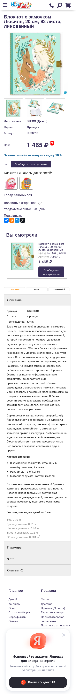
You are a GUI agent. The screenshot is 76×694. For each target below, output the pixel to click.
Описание (14, 289)
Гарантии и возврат (53, 612)
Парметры (14, 547)
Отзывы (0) (59, 289)
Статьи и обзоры (19, 612)
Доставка (46, 604)
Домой (13, 599)
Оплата (45, 599)
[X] (22, 220)
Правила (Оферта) (53, 608)
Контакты (14, 604)
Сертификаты (17, 617)
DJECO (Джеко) (37, 121)
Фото (36, 289)
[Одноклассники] (11, 220)
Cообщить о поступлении (31, 164)
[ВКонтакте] (6, 220)
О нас (12, 608)
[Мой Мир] (17, 220)
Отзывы (13, 621)
